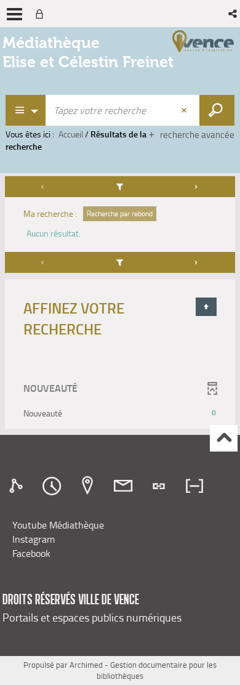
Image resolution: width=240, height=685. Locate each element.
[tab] (18, 486)
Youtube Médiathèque (58, 525)
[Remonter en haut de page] (224, 438)
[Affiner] (120, 186)
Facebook (31, 553)
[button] (233, 13)
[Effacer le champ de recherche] (185, 110)
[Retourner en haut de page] (206, 307)
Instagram (33, 539)
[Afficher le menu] (14, 14)
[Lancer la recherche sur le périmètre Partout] (216, 110)
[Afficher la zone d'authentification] (42, 13)
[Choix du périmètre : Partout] (26, 110)
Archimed (86, 664)
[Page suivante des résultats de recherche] (196, 186)
